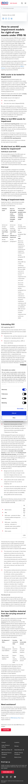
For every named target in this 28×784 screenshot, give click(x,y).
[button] (6, 729)
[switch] (24, 394)
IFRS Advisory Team (16, 718)
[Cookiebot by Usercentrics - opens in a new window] (20, 365)
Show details (20, 408)
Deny (14, 417)
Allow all (14, 413)
